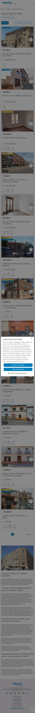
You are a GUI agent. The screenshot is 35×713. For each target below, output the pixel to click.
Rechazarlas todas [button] (18, 369)
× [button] (31, 338)
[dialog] (17, 356)
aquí (25, 361)
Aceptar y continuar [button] (18, 365)
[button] (17, 373)
